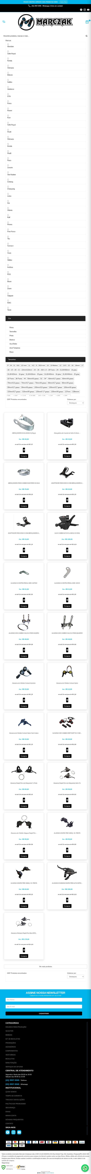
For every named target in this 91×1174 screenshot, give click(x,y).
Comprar (24, 456)
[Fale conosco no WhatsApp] (85, 1168)
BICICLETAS (10, 1059)
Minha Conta (11, 1115)
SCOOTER (9, 1031)
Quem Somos (11, 1092)
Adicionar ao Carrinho (24, 450)
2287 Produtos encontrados (17, 399)
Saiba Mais (63, 2)
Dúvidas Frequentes (14, 1119)
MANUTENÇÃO (11, 1063)
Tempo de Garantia (14, 1096)
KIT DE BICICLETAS (13, 1039)
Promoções (11, 1043)
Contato (9, 1123)
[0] (87, 22)
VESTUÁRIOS (10, 1055)
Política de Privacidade (16, 1104)
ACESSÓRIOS (11, 1047)
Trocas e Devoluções (15, 1100)
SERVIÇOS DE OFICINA (14, 1067)
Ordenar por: (71, 399)
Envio (8, 1112)
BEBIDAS (9, 1035)
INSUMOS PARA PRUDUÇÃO (16, 1027)
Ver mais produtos (45, 966)
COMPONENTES (12, 1051)
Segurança (10, 1108)
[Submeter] (86, 36)
